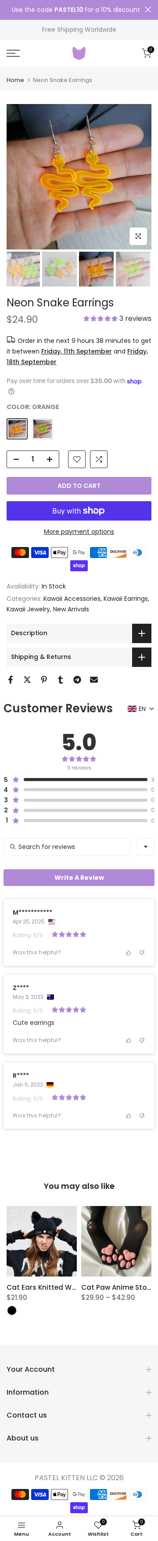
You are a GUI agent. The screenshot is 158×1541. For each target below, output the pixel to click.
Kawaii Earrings (126, 598)
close (148, 9)
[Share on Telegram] (77, 680)
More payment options (79, 531)
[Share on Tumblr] (61, 680)
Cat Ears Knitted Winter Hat (54, 1287)
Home (15, 80)
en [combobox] (142, 709)
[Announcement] (75, 10)
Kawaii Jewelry (28, 609)
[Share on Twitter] (27, 680)
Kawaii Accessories (72, 598)
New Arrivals (71, 609)
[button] (117, 320)
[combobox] (145, 847)
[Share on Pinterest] (44, 680)
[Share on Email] (94, 680)
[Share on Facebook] (10, 680)
